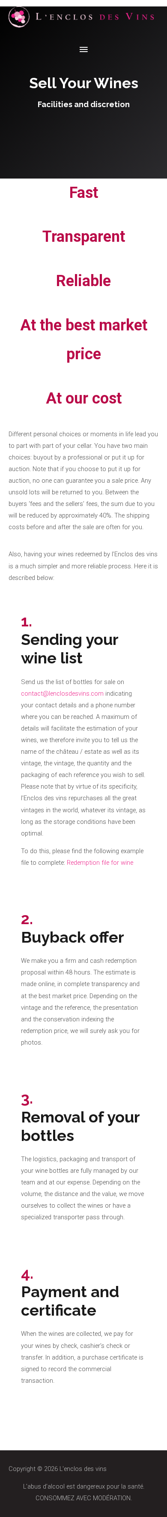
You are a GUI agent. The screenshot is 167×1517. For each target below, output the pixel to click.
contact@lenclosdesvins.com (62, 693)
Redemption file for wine (100, 862)
